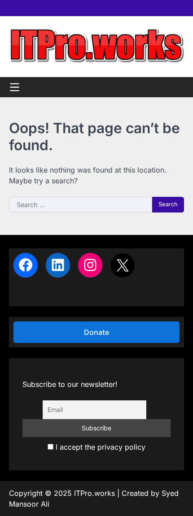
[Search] (177, 87)
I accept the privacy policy (99, 446)
